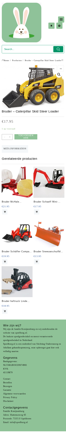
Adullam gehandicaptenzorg (16, 347)
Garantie (7, 390)
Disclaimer (8, 401)
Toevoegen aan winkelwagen (26, 136)
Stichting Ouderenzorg (47, 344)
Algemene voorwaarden (14, 393)
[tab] (15, 149)
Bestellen (7, 382)
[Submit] (58, 49)
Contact (7, 379)
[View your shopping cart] (59, 26)
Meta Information (15, 148)
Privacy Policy (10, 397)
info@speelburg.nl (19, 422)
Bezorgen (7, 386)
